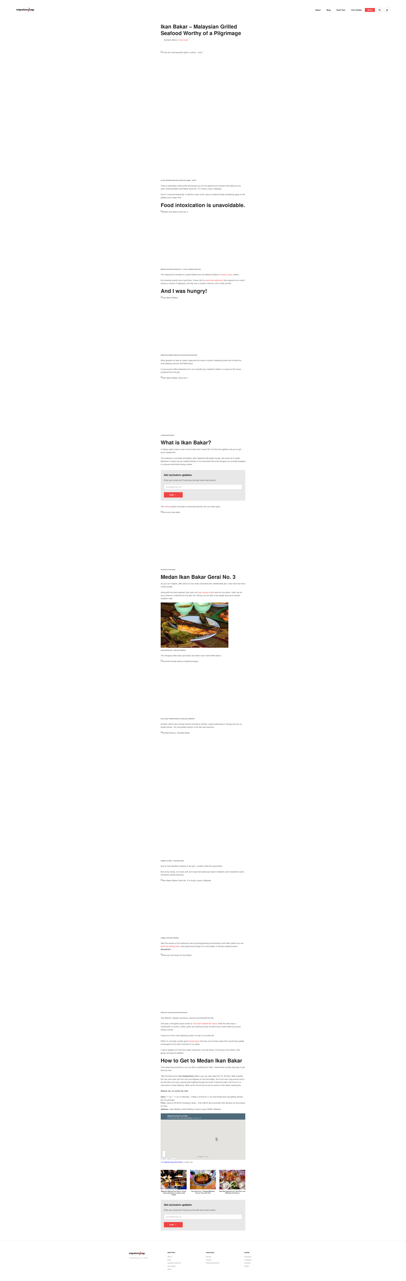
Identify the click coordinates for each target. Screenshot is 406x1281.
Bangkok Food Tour (174, 1263)
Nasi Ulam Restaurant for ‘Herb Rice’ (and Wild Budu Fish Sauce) (232, 1192)
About (318, 10)
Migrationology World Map (173, 1162)
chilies (167, 506)
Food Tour (341, 10)
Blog (328, 10)
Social (246, 1252)
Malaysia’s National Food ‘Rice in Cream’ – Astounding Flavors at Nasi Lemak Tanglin (173, 1193)
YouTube (247, 1263)
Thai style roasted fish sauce (205, 1023)
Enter (172, 495)
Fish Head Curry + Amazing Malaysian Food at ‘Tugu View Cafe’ (203, 1192)
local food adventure (214, 280)
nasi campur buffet (206, 592)
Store (370, 10)
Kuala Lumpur (226, 274)
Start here (171, 1252)
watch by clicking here (170, 946)
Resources (210, 1252)
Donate (208, 1256)
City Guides (356, 10)
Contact (208, 1260)
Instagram (248, 1260)
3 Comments (182, 39)
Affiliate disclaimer (212, 1263)
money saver (193, 1041)
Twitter (246, 1266)
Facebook (247, 1256)
